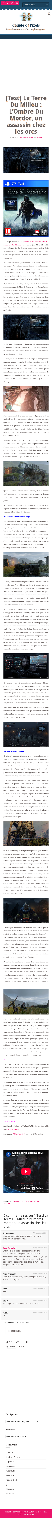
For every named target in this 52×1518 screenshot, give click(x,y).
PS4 (27, 1201)
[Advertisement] (26, 66)
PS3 (23, 1201)
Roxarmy (10, 1489)
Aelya (39, 138)
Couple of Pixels (26, 25)
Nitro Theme (21, 1512)
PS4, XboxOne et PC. (14, 1129)
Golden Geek (11, 1480)
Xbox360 (6, 1204)
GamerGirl (10, 1471)
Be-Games (10, 1466)
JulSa (8, 1484)
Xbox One (37, 1201)
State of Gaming (13, 1457)
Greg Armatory (10, 1248)
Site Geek (10, 1494)
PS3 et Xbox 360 (19, 1134)
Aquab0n (10, 1462)
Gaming (16, 1201)
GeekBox (10, 1475)
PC (21, 1201)
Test (31, 1201)
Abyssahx (10, 1452)
